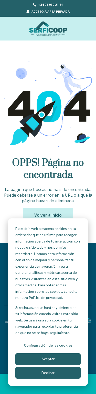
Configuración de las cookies (48, 345)
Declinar (48, 372)
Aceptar (48, 359)
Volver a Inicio (48, 215)
